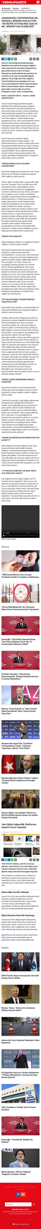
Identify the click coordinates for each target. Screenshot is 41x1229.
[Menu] (38, 3)
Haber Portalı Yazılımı (22, 1224)
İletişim (22, 1187)
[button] (30, 59)
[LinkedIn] (9, 59)
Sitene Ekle (20, 1189)
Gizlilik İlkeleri (31, 1187)
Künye (15, 1187)
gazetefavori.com (8, 935)
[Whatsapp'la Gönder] (12, 59)
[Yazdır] (15, 59)
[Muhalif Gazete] (14, 2)
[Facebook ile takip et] (18, 1194)
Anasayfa (7, 1187)
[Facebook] (2, 59)
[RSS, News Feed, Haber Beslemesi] (22, 1194)
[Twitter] (6, 59)
